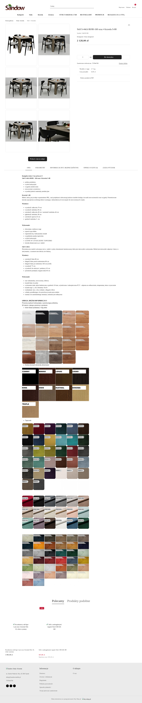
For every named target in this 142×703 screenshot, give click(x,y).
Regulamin (43, 680)
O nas (75, 673)
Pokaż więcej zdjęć (37, 159)
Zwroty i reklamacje (46, 677)
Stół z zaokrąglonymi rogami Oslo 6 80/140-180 (53, 650)
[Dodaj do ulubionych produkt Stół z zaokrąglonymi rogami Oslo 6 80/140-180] (67, 608)
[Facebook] (7, 686)
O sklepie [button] (76, 668)
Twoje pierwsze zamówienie (48, 691)
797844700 (9, 680)
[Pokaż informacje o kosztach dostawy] (97, 72)
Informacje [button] (44, 668)
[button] (21, 15)
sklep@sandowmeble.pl (13, 677)
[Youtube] (11, 686)
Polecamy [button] (58, 601)
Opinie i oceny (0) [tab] (91, 168)
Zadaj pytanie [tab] (109, 168)
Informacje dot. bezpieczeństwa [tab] (64, 168)
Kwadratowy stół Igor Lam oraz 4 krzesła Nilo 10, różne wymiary (19, 651)
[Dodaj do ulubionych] (126, 57)
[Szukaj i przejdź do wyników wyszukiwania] (93, 6)
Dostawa (42, 673)
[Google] (14, 686)
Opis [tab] (28, 168)
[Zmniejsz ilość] (78, 57)
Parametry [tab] (40, 168)
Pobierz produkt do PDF (87, 78)
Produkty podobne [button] (78, 601)
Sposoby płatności (45, 687)
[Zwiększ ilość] (87, 57)
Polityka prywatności (46, 684)
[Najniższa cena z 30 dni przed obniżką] (69, 657)
